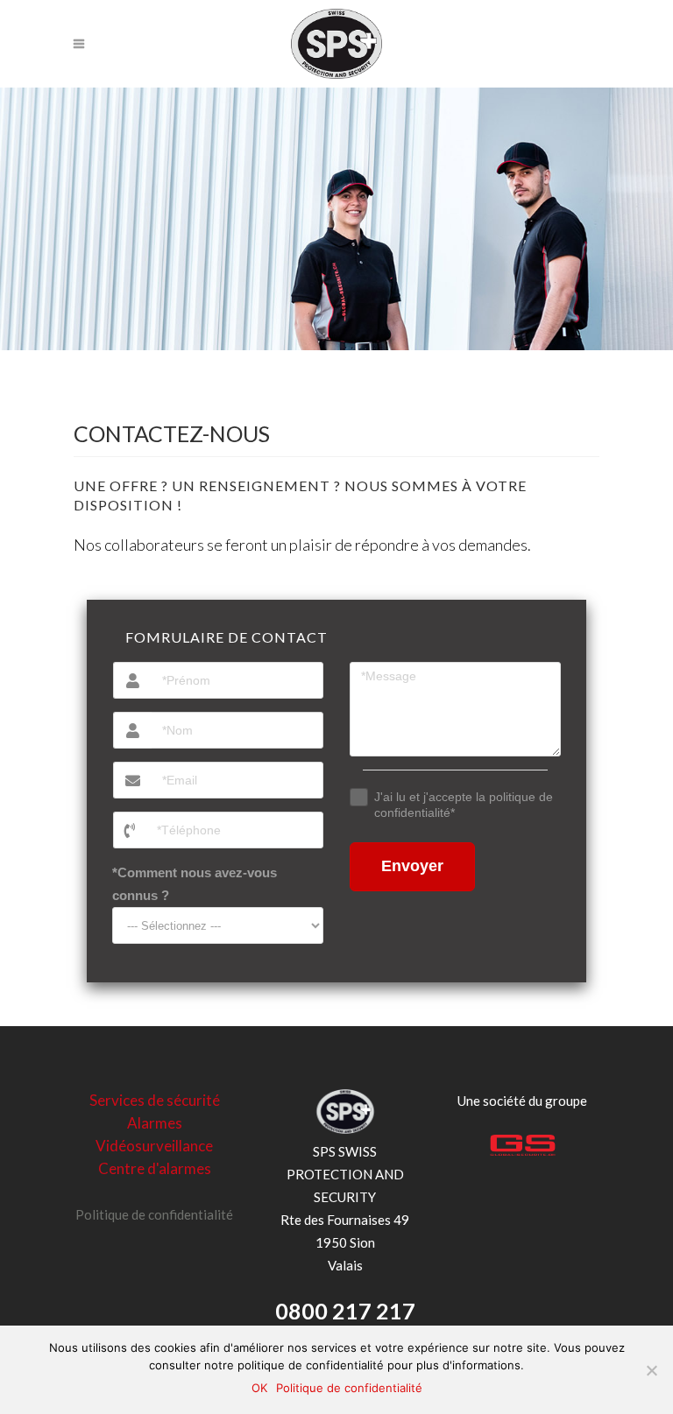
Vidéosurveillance (154, 1145)
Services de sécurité (154, 1100)
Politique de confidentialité (154, 1214)
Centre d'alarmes (154, 1168)
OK (259, 1388)
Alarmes (154, 1123)
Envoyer (412, 866)
